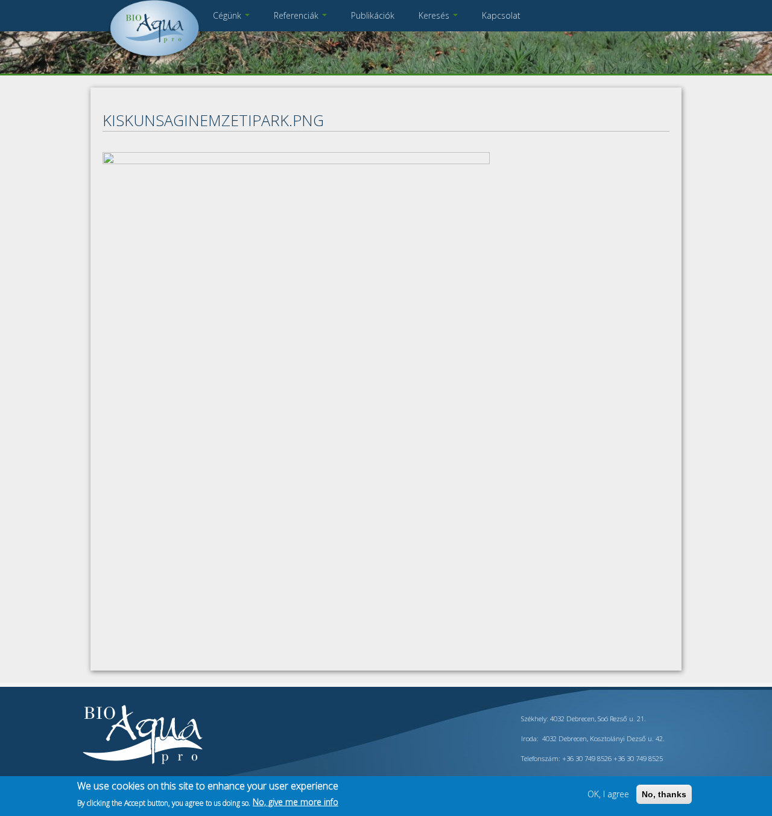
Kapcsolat (501, 15)
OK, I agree (608, 794)
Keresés (435, 15)
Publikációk (372, 15)
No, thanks (664, 794)
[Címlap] (154, 57)
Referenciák (297, 15)
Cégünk (228, 15)
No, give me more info (295, 802)
